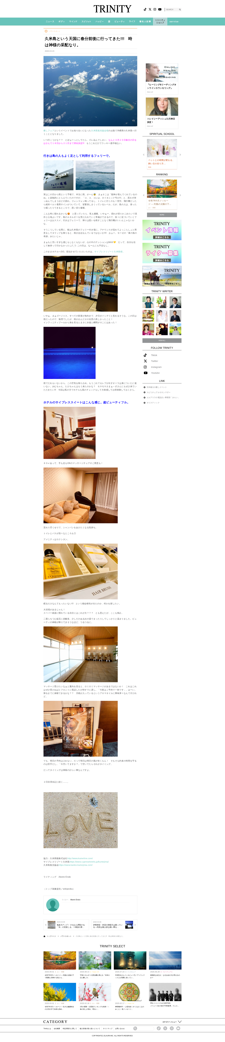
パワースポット (54, 31)
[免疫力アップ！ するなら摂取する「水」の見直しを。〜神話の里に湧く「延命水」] (51, 925)
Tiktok (154, 355)
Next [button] (180, 154)
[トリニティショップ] (160, 21)
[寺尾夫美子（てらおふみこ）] (148, 329)
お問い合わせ (120, 1028)
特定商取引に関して (70, 1028)
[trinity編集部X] (165, 1028)
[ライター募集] (162, 253)
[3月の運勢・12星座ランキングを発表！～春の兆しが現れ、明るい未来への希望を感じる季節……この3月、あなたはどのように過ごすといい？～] (95, 992)
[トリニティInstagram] (155, 9)
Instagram (156, 367)
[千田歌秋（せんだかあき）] (162, 329)
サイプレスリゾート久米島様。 (109, 252)
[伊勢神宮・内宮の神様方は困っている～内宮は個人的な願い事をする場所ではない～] (129, 925)
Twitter (154, 361)
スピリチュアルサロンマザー (158, 392)
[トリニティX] (150, 9)
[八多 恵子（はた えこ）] (175, 329)
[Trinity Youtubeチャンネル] (178, 1028)
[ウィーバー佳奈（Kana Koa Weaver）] (162, 302)
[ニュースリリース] (162, 276)
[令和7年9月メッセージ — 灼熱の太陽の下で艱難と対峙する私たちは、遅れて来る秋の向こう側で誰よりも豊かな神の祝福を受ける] (59, 960)
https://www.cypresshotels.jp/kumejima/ (89, 862)
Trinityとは (47, 1028)
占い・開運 (60, 972)
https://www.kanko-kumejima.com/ (75, 865)
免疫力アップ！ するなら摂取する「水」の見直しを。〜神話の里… (71, 926)
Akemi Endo (75, 900)
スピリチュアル (167, 972)
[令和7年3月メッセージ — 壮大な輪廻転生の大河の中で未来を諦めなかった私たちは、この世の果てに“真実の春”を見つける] (59, 992)
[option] (162, 154)
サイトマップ (108, 1028)
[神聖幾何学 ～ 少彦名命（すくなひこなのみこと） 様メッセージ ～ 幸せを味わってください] (130, 992)
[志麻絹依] (148, 302)
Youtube (155, 373)
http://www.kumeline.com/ (80, 858)
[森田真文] (162, 315)
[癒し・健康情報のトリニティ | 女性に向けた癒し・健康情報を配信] (112, 8)
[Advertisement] (162, 44)
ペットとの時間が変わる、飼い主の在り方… (161, 162)
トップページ (51, 936)
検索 (180, 10)
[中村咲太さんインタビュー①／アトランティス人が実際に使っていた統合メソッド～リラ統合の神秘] (130, 960)
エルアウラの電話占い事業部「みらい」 (163, 397)
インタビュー (131, 972)
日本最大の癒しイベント (157, 387)
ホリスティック (153, 403)
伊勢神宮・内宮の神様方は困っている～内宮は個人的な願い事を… (108, 926)
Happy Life (95, 972)
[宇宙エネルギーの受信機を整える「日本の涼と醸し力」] (95, 960)
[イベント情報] (162, 230)
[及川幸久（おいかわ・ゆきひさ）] (175, 315)
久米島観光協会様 (99, 130)
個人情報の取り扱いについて (90, 1028)
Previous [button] (143, 154)
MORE (162, 215)
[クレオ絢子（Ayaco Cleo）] (148, 315)
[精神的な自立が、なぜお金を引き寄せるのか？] (165, 960)
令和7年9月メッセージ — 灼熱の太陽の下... (159, 202)
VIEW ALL (162, 340)
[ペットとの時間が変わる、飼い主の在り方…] (162, 148)
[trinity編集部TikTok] (159, 1028)
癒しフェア (48, 130)
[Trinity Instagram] (172, 1028)
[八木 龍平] (175, 302)
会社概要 (57, 1028)
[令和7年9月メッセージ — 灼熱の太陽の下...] (162, 189)
